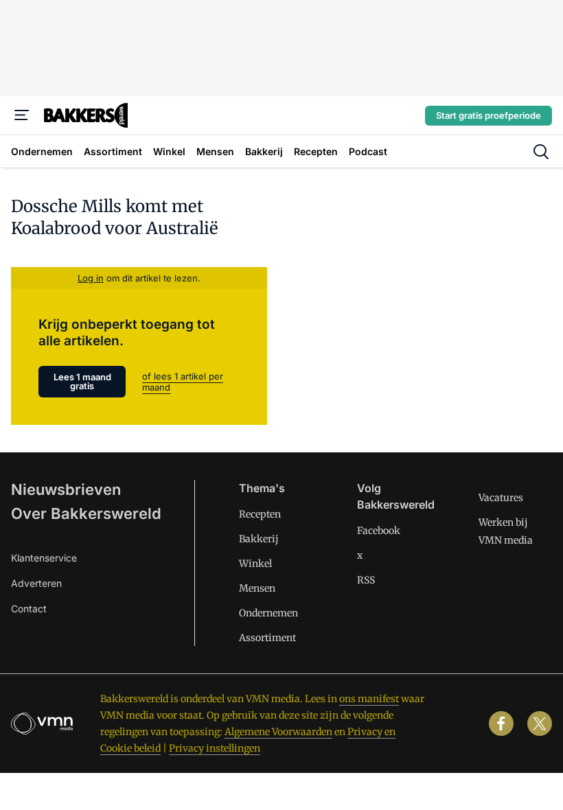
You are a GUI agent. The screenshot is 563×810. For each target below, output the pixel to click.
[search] (541, 151)
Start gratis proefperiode (488, 115)
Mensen (257, 588)
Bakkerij (259, 539)
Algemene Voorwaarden (278, 732)
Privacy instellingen (214, 748)
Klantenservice (44, 558)
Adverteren (36, 583)
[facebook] (501, 723)
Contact (29, 608)
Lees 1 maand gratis (82, 381)
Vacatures (501, 497)
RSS (366, 580)
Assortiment (267, 638)
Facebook (378, 530)
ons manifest (369, 699)
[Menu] (22, 115)
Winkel (255, 563)
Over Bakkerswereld (86, 513)
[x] (539, 723)
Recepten (260, 514)
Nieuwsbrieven (66, 489)
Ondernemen (268, 613)
